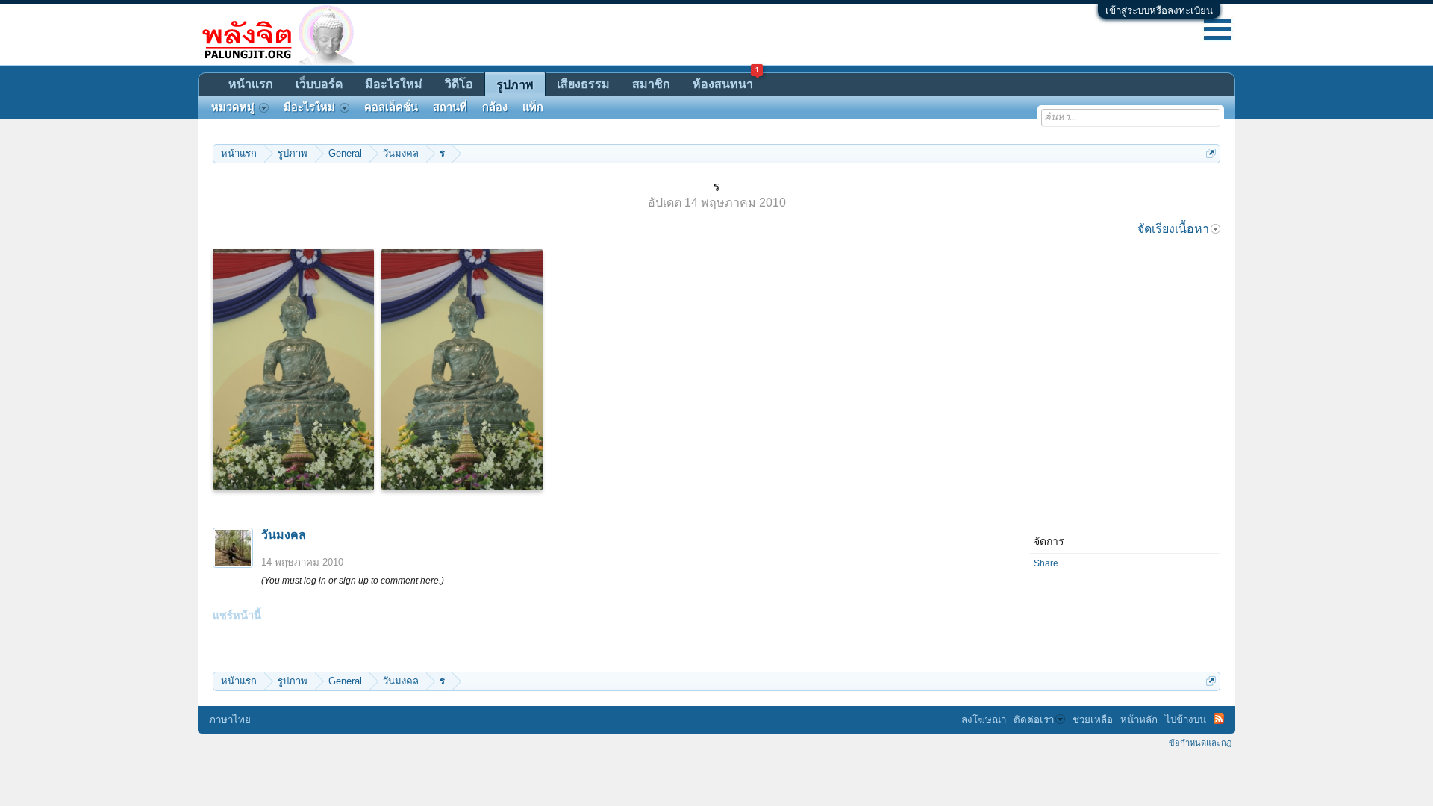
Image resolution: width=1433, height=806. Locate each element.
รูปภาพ (515, 84)
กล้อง (495, 107)
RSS (1219, 718)
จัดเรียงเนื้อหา (1173, 228)
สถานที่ (450, 107)
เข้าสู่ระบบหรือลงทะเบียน (1159, 10)
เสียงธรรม (583, 84)
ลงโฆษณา (983, 719)
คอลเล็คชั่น (391, 107)
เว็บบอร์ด (319, 84)
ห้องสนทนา (726, 81)
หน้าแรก (250, 84)
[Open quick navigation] (1211, 153)
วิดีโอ (459, 84)
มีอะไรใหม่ (393, 84)
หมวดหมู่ (233, 107)
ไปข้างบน (1185, 719)
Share (1046, 563)
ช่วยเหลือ (1093, 719)
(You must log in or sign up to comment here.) (352, 580)
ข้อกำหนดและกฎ (1200, 742)
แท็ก (532, 107)
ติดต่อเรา (1034, 719)
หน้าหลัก (1139, 719)
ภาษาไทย (230, 719)
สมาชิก (651, 84)
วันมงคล (283, 534)
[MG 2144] (293, 369)
